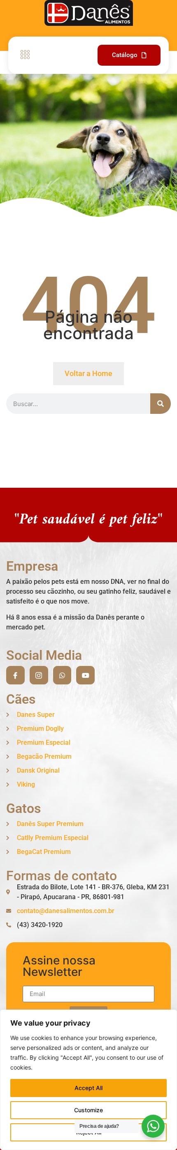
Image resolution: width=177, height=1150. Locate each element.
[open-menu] (23, 55)
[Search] (160, 403)
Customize (88, 1109)
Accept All (88, 1087)
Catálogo (124, 55)
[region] (88, 1080)
